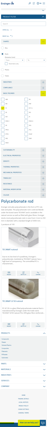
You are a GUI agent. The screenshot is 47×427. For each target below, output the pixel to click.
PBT (30, 104)
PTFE (7, 134)
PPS (30, 125)
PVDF (30, 134)
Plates (7, 70)
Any (6, 48)
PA (29, 99)
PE (6, 112)
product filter (9, 17)
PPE (6, 138)
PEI (30, 112)
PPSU (7, 130)
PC (6, 108)
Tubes (7, 76)
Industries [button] (6, 375)
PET (6, 117)
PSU (30, 130)
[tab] (23, 41)
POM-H (31, 121)
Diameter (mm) (10, 57)
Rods (6, 54)
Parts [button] (3, 364)
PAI (6, 104)
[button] (43, 3)
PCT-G (31, 108)
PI (29, 117)
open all (6, 30)
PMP (30, 138)
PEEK (7, 143)
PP (6, 125)
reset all (6, 36)
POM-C (7, 121)
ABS (6, 99)
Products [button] (5, 333)
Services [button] (5, 381)
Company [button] (5, 386)
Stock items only (14, 63)
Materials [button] (6, 369)
